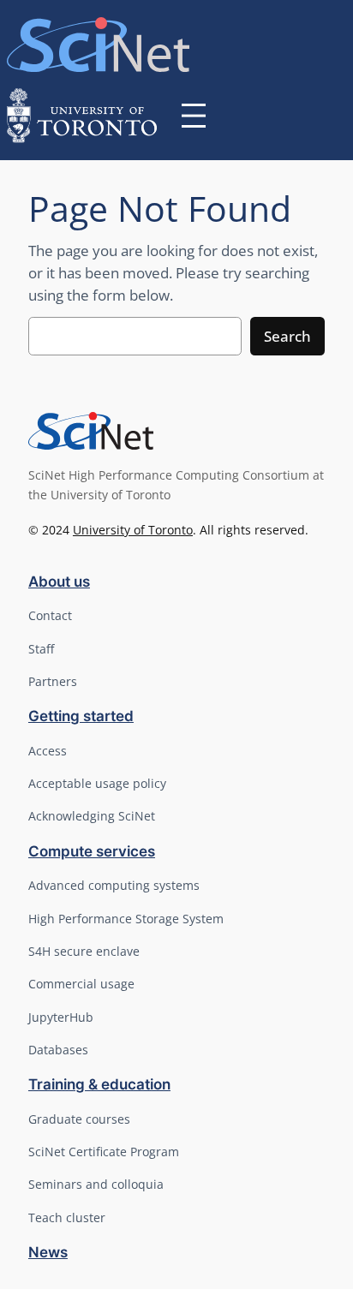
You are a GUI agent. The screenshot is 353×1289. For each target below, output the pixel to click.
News (48, 1252)
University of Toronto (133, 530)
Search (287, 336)
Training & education (99, 1084)
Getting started (81, 716)
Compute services (91, 851)
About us (59, 581)
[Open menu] (193, 115)
